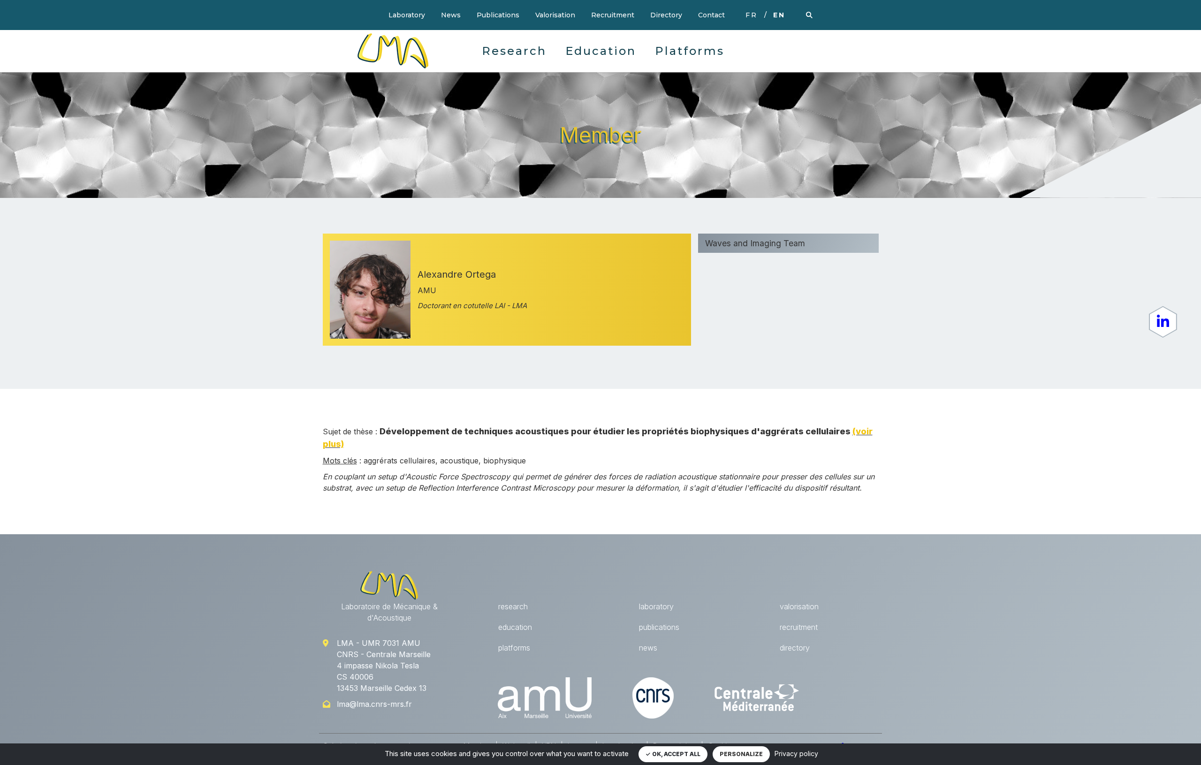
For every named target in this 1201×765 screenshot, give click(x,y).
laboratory (656, 606)
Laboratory (406, 15)
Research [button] (514, 51)
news (648, 647)
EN (779, 15)
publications (659, 627)
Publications (498, 15)
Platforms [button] (689, 51)
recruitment (799, 627)
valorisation (799, 606)
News (451, 15)
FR (751, 15)
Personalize (741, 753)
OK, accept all (675, 753)
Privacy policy (796, 753)
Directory (666, 15)
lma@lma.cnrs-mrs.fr (374, 704)
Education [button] (600, 51)
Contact (711, 15)
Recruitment (612, 15)
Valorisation (555, 15)
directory (795, 647)
